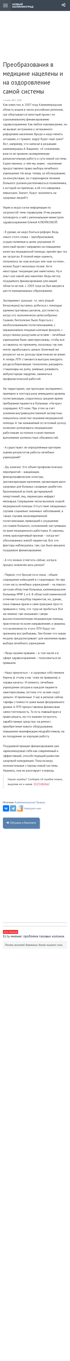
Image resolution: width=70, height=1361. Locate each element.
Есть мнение (10, 931)
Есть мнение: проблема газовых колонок (33, 936)
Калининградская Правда (30, 802)
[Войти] (63, 5)
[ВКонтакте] (6, 808)
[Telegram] (13, 808)
